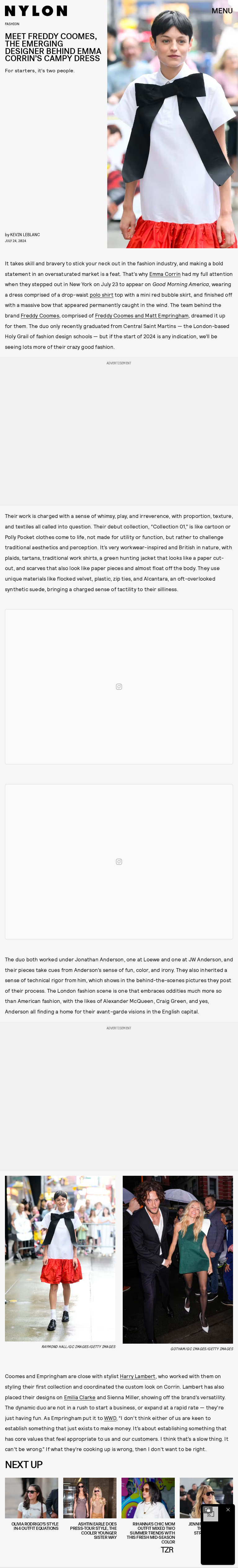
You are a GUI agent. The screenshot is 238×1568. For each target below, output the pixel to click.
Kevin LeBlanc (25, 234)
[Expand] (208, 1509)
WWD (110, 1418)
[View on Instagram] (119, 686)
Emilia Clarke (80, 1397)
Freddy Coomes (40, 315)
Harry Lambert (138, 1376)
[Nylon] (36, 11)
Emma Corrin (165, 274)
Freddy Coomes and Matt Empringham (142, 315)
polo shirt (101, 294)
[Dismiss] (228, 1509)
